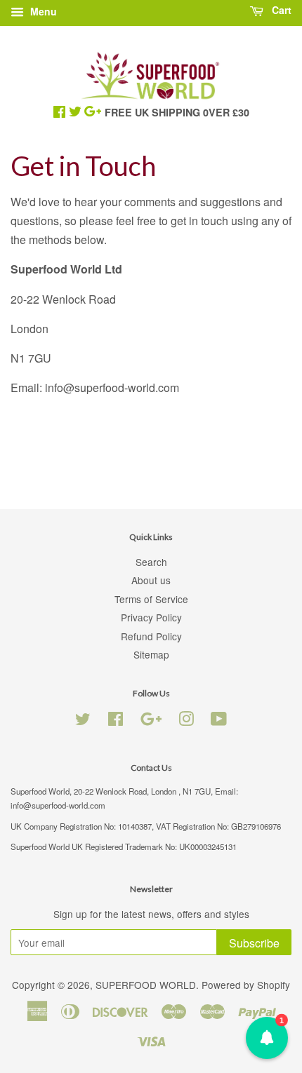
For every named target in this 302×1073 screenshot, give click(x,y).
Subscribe (254, 943)
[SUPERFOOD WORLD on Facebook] (115, 721)
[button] (267, 1038)
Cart (280, 10)
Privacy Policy (151, 617)
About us (151, 580)
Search (151, 562)
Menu (42, 11)
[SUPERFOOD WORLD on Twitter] (83, 721)
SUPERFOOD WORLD (146, 985)
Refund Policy (151, 636)
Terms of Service (151, 599)
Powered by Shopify (246, 985)
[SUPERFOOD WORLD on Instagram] (186, 721)
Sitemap (151, 654)
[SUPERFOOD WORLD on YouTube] (219, 721)
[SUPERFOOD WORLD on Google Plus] (151, 721)
